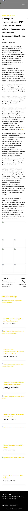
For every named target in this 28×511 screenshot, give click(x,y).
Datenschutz (14, 505)
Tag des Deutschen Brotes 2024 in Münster (22, 282)
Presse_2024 (5, 15)
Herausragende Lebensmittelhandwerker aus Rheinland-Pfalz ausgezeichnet (8, 282)
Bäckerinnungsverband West (11, 387)
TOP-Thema (12, 15)
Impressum (5, 505)
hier (22, 129)
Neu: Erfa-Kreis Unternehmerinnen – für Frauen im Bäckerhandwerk (13, 352)
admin (5, 42)
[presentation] (14, 308)
